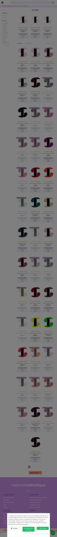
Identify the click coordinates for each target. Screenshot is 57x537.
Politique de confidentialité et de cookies (39, 534)
